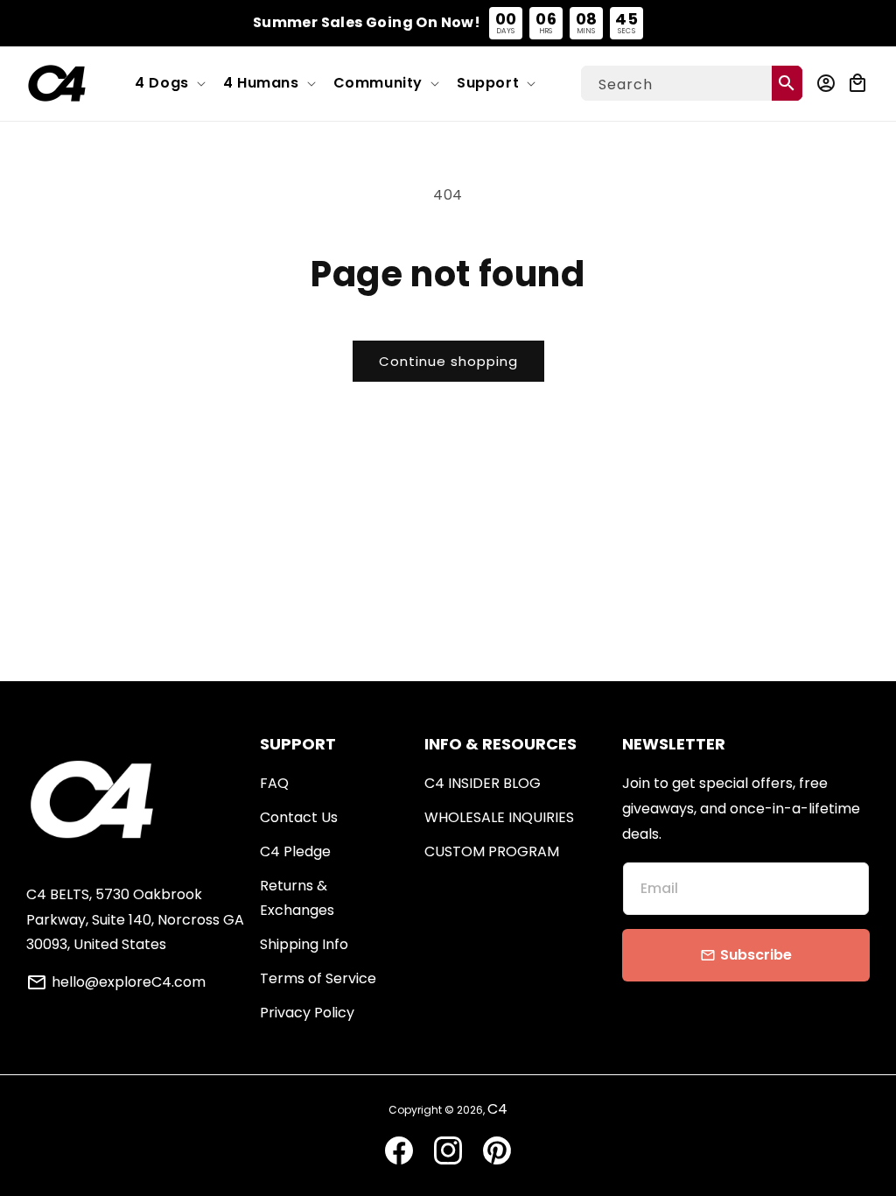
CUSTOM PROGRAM (491, 851)
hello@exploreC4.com (129, 982)
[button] (168, 83)
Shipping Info (304, 944)
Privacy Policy (307, 1013)
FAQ (274, 783)
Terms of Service (318, 978)
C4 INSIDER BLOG (482, 783)
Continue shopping (448, 361)
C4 (497, 1109)
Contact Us (299, 817)
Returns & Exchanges (297, 898)
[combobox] (691, 83)
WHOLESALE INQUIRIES (499, 817)
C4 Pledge (295, 851)
